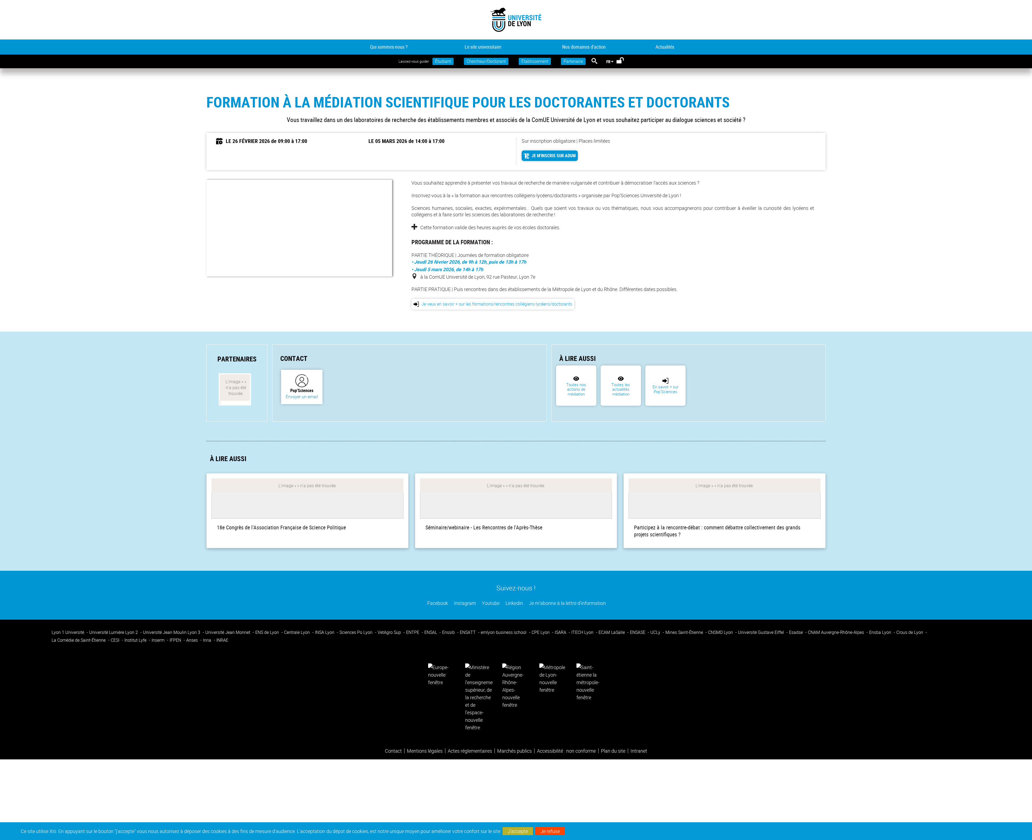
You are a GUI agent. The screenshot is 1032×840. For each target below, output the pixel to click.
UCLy (655, 632)
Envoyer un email (302, 397)
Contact (393, 751)
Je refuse (550, 831)
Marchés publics (514, 751)
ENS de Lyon (267, 632)
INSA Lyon (325, 632)
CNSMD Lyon (721, 632)
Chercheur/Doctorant (486, 61)
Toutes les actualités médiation (620, 389)
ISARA (561, 632)
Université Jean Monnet (228, 632)
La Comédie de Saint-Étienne (79, 640)
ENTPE (413, 632)
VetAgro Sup (390, 632)
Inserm (159, 640)
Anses (192, 640)
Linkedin (513, 603)
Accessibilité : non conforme (566, 751)
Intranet (638, 751)
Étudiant (443, 61)
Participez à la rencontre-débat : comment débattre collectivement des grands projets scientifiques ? (717, 531)
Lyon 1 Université (68, 632)
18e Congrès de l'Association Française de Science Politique (281, 527)
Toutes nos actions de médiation (576, 389)
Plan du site (613, 751)
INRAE (222, 640)
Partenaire (573, 61)
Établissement (534, 61)
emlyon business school (504, 632)
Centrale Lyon (297, 632)
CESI (115, 640)
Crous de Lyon (910, 632)
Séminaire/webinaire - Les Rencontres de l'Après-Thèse (483, 527)
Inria (207, 640)
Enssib (449, 632)
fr (608, 61)
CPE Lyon (541, 632)
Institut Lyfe (136, 640)
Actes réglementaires (470, 751)
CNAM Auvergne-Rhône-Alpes (836, 632)
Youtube (490, 603)
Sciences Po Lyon (356, 632)
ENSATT (468, 632)
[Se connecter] (623, 61)
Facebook (437, 603)
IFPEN (176, 640)
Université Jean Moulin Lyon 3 (172, 632)
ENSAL (431, 632)
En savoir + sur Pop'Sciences (666, 389)
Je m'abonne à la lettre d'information (567, 603)
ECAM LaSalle (612, 632)
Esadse (796, 632)
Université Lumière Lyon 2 (114, 632)
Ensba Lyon (880, 632)
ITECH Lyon (582, 632)
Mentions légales (425, 751)
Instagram (464, 603)
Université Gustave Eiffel (761, 632)
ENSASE (638, 632)
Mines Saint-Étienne (684, 632)
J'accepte (518, 831)
